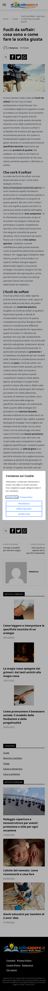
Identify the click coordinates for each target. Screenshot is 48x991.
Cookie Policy (12, 497)
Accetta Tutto (24, 514)
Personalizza (24, 503)
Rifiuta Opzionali (24, 509)
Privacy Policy (26, 497)
